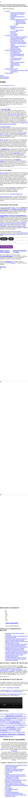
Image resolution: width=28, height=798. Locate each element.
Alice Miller (11, 714)
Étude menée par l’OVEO (16, 39)
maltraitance (16, 722)
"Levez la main (3, 207)
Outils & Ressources (15, 65)
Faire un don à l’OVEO (10, 768)
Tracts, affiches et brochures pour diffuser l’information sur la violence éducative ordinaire (16, 784)
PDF (11, 238)
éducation (6, 736)
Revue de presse (19, 30)
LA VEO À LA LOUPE (11, 35)
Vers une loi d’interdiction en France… (14, 793)
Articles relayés (14, 71)
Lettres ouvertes (14, 31)
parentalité (18, 723)
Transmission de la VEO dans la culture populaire (18, 46)
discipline (2, 718)
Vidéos (12, 66)
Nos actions (13, 26)
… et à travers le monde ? (16, 58)
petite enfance (23, 723)
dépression (13, 719)
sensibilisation (10, 727)
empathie (17, 719)
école (1, 736)
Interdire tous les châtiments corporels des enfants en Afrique (14, 233)
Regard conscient (4, 139)
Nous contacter (14, 34)
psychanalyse (15, 725)
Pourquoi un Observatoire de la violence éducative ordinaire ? (17, 13)
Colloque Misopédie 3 (11, 623)
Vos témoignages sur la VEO (17, 40)
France (6, 149)
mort (24, 721)
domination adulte (10, 718)
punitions (21, 725)
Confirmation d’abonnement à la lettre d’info (15, 794)
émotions (11, 736)
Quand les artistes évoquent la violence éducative (17, 63)
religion (25, 725)
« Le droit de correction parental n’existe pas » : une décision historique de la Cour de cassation (16, 651)
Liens (11, 67)
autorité (21, 714)
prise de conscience (8, 725)
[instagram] (4, 76)
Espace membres (9, 73)
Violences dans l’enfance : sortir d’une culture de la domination (13, 670)
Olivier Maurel (9, 723)
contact (2, 749)
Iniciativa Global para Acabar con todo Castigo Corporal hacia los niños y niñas (13, 224)
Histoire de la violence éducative (18, 42)
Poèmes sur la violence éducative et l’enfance (16, 780)
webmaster (14, 750)
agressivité (2, 713)
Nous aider (13, 32)
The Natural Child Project (16, 194)
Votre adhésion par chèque (11, 789)
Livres (11, 61)
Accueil (2, 75)
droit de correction (22, 718)
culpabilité (24, 716)
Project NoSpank (4, 172)
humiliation (3, 722)
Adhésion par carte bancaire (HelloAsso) (21, 21)
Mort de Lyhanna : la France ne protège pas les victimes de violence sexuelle (16, 642)
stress (16, 727)
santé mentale (3, 727)
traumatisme (12, 729)
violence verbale (20, 732)
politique (2, 725)
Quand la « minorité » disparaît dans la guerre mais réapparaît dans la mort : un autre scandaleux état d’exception (16, 655)
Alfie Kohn (12, 187)
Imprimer (4, 238)
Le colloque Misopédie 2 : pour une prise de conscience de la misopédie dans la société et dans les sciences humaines (15, 659)
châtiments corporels (13, 716)
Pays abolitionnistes (15, 52)
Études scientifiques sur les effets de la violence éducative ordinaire (18, 37)
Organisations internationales (17, 54)
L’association (13, 15)
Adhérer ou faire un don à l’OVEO (18, 19)
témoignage (9, 261)
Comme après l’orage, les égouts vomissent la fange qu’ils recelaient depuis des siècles (16, 639)
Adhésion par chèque (21, 23)
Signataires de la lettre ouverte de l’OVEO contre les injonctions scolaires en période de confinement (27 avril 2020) (15, 776)
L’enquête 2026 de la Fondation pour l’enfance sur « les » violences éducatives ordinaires (16, 644)
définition (13, 263)
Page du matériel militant (6, 256)
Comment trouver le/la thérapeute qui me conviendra (14, 123)
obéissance (2, 723)
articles (2, 155)
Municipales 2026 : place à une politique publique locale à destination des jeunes (14, 648)
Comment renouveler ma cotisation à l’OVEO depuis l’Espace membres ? (16, 766)
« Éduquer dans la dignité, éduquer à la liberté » (16, 646)
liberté (8, 721)
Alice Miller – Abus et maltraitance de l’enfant (11, 694)
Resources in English (15, 48)
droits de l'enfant (5, 720)
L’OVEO (7, 11)
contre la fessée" (11, 207)
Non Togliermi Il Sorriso (6, 196)
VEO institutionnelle (15, 59)
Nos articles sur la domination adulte (19, 70)
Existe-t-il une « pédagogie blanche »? (14, 691)
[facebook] (4, 78)
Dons (17, 24)
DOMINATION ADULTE (11, 69)
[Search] (15, 242)
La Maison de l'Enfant (5, 126)
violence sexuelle (12, 732)
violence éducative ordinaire (12, 734)
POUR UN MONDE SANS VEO (13, 50)
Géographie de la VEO (15, 51)
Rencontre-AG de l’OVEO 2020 (13, 781)
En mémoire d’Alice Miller (13, 687)
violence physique (11, 730)
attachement (16, 713)
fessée (21, 720)
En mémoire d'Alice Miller (14, 114)
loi (10, 722)
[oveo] (0, 2)
